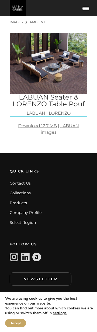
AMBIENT (37, 22)
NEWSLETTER (40, 279)
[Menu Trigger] (85, 8)
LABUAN (36, 113)
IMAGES (16, 22)
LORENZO (60, 113)
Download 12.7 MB (37, 125)
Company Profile (25, 212)
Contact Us (20, 183)
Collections (20, 192)
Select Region (23, 222)
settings (60, 313)
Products (18, 202)
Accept (16, 323)
